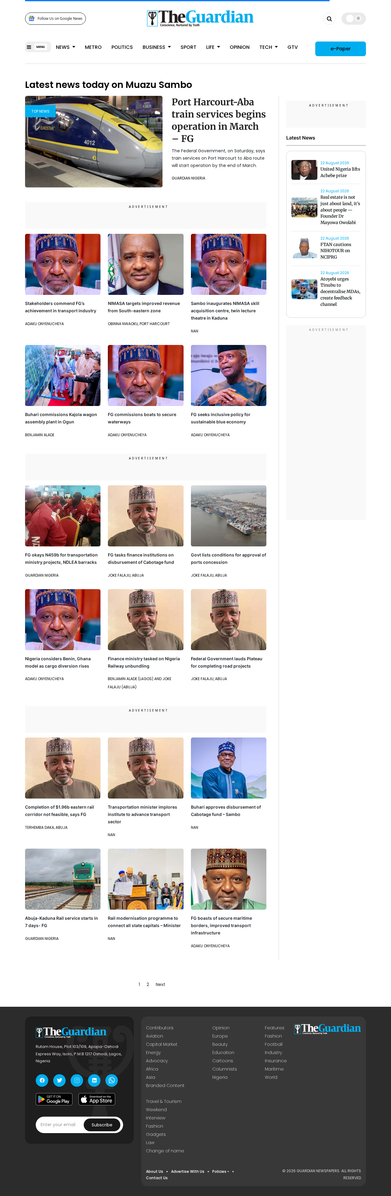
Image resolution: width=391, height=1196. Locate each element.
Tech (266, 47)
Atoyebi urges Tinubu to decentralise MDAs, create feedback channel (340, 291)
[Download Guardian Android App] (54, 1099)
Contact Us (157, 1177)
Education (223, 1052)
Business (154, 47)
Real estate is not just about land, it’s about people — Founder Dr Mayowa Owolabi (340, 209)
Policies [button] (219, 1171)
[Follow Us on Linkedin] (94, 1080)
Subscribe (102, 1125)
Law (150, 1143)
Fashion (273, 1036)
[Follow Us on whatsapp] (111, 1080)
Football (274, 1044)
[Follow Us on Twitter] (59, 1080)
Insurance (276, 1061)
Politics (122, 47)
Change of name (165, 1151)
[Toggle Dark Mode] (354, 18)
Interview (155, 1118)
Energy (153, 1052)
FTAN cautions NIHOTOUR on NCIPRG (335, 251)
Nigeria (220, 1077)
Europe (220, 1036)
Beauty (220, 1044)
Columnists (224, 1069)
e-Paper (341, 48)
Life (211, 47)
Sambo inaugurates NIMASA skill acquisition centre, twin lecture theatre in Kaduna (225, 311)
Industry (273, 1052)
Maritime (274, 1069)
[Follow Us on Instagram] (77, 1080)
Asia (150, 1077)
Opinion (240, 47)
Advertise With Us (187, 1171)
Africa (152, 1069)
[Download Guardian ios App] (97, 1099)
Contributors (160, 1028)
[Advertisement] (326, 423)
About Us (154, 1171)
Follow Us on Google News (60, 18)
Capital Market (161, 1044)
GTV (292, 47)
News (63, 47)
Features (274, 1028)
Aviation (154, 1036)
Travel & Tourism (163, 1101)
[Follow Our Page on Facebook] (42, 1080)
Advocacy (157, 1061)
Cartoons (222, 1061)
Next (160, 984)
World (271, 1077)
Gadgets (156, 1134)
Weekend (156, 1110)
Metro (93, 47)
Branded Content (165, 1085)
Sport (188, 47)
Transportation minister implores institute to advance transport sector (142, 814)
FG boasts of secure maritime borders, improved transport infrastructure (221, 925)
